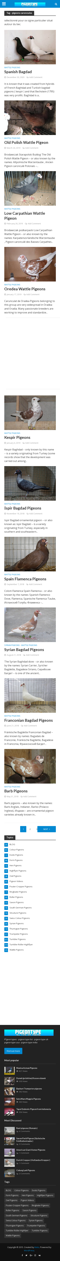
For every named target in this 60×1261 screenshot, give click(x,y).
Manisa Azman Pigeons (26, 1068)
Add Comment (35, 77)
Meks (36, 1247)
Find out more (13, 1051)
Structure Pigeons (39, 1215)
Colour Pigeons (21, 1190)
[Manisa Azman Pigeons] (9, 1070)
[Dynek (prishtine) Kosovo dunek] (9, 1080)
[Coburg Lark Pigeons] (9, 1173)
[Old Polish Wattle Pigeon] (30, 117)
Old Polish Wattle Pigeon (26, 142)
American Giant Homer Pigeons (30, 1150)
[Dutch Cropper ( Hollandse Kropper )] (9, 1162)
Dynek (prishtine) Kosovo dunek (31, 1078)
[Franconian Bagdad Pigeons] (30, 695)
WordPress (29, 1250)
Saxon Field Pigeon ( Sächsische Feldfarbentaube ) (30, 1139)
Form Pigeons (12, 1195)
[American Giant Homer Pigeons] (9, 1152)
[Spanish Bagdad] (30, 47)
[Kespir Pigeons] (30, 412)
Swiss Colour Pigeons (15, 1220)
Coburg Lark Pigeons (25, 1170)
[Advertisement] (30, 353)
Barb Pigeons (16, 791)
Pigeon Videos (27, 1200)
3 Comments (24, 1144)
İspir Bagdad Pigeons (22, 508)
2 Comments (24, 1173)
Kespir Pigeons (17, 437)
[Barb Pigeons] (30, 766)
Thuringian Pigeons (15, 1225)
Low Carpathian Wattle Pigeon (24, 215)
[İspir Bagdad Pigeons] (30, 483)
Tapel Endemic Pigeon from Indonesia (33, 1109)
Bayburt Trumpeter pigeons (29, 1089)
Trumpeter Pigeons (36, 1225)
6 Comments (24, 1131)
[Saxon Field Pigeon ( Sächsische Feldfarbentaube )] (9, 1140)
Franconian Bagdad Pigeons (28, 720)
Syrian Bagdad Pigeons (24, 649)
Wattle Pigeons (12, 68)
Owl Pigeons (11, 1200)
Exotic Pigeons (38, 1190)
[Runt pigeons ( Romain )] (9, 1130)
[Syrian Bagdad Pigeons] (30, 624)
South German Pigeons (16, 1215)
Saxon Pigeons (29, 1210)
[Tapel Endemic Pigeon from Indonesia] (9, 1111)
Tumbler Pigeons (39, 1230)
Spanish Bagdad (18, 71)
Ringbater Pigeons (40, 1205)
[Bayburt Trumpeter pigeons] (9, 1091)
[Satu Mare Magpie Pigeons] (9, 1101)
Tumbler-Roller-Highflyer (17, 1230)
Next (45, 829)
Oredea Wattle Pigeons (24, 288)
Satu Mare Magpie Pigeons (28, 1099)
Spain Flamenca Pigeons (25, 578)
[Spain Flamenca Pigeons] (30, 554)
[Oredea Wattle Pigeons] (30, 264)
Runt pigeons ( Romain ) (26, 1128)
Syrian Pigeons (12, 645)
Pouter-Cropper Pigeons (17, 1205)
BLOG (8, 1190)
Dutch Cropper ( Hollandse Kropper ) (33, 1160)
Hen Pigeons (28, 1195)
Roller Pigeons (12, 1210)
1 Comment (24, 1153)
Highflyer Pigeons (45, 1195)
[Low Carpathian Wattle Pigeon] (30, 188)
